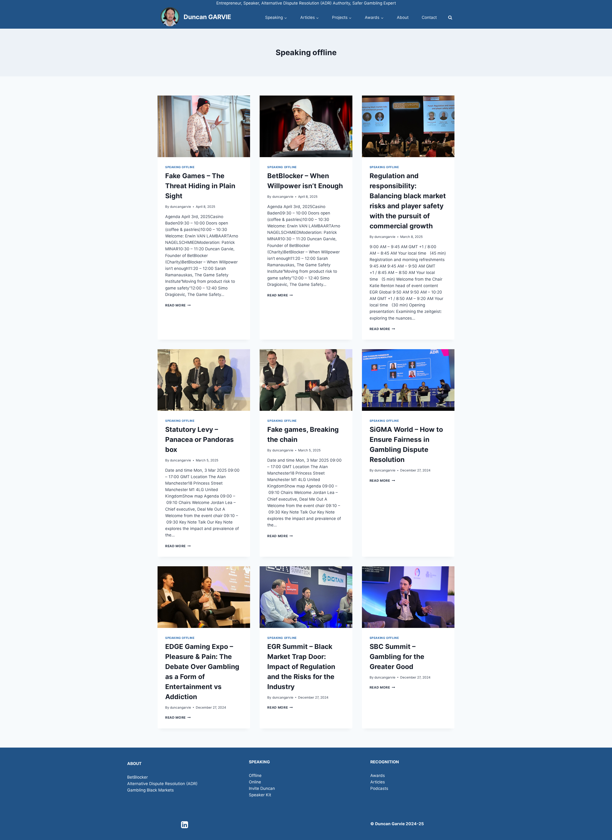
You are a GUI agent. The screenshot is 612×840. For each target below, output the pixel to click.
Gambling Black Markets (150, 790)
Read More (178, 305)
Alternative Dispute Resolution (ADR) (162, 783)
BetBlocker (137, 777)
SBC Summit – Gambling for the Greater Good (397, 656)
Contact (429, 17)
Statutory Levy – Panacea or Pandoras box (199, 439)
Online (255, 782)
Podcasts (379, 788)
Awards (377, 775)
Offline (255, 775)
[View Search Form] (450, 17)
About (403, 17)
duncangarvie (180, 207)
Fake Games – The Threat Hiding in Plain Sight (200, 186)
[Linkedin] (184, 825)
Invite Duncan (262, 788)
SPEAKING (259, 762)
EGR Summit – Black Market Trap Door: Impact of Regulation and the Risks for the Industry (301, 666)
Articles (377, 782)
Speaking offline (180, 167)
